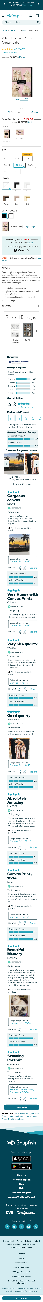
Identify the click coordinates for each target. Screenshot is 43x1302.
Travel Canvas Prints (16, 1119)
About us (21, 1175)
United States (29, 1244)
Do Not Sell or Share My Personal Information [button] (21, 1282)
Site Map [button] (21, 1254)
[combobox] (21, 22)
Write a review (10, 52)
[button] (3, 15)
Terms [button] (21, 1258)
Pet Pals (27, 340)
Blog (21, 1184)
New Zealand (27, 1248)
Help (21, 1188)
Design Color (9, 211)
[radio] (4, 215)
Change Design (29, 226)
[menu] (34, 112)
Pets (24, 30)
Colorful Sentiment (15, 341)
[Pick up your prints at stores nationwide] (9, 1212)
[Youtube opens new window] (29, 1225)
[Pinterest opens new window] (22, 1225)
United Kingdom (14, 1244)
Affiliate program (21, 1192)
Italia (36, 1241)
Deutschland (8, 1241)
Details (22, 56)
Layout (6, 126)
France (20, 1241)
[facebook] (8, 1225)
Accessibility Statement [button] (21, 1276)
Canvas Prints (14, 30)
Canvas (4, 30)
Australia (15, 1248)
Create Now (21, 1298)
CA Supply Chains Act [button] (21, 1272)
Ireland (28, 1241)
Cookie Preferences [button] (21, 1267)
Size (4, 150)
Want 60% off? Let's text (21, 1196)
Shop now (27, 5)
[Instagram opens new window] (15, 1225)
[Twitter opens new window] (37, 1225)
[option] (6, 136)
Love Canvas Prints (15, 1116)
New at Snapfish (22, 1179)
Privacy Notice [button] (21, 1263)
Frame (5, 178)
